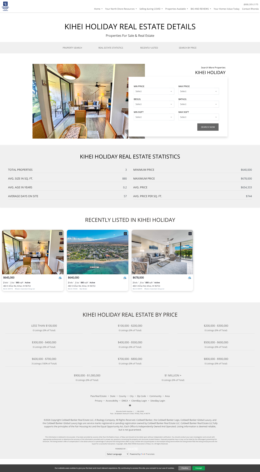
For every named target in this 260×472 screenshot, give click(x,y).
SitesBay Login (157, 400)
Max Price (184, 86)
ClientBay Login (139, 400)
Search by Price (187, 47)
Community (155, 396)
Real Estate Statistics (110, 47)
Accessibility (112, 400)
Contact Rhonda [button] (250, 8)
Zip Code (141, 396)
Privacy (98, 400)
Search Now (208, 127)
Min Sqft (139, 112)
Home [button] (97, 8)
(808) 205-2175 (251, 4)
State (112, 396)
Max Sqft (183, 112)
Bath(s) (182, 99)
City (132, 396)
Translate (150, 454)
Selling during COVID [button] (150, 8)
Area (167, 396)
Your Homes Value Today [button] (226, 8)
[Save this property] (60, 233)
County (122, 396)
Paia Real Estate (98, 396)
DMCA (125, 400)
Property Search (72, 47)
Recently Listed (149, 47)
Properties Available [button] (175, 8)
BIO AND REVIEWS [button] (200, 8)
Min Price (139, 86)
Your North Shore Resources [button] (120, 8)
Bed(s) (137, 99)
